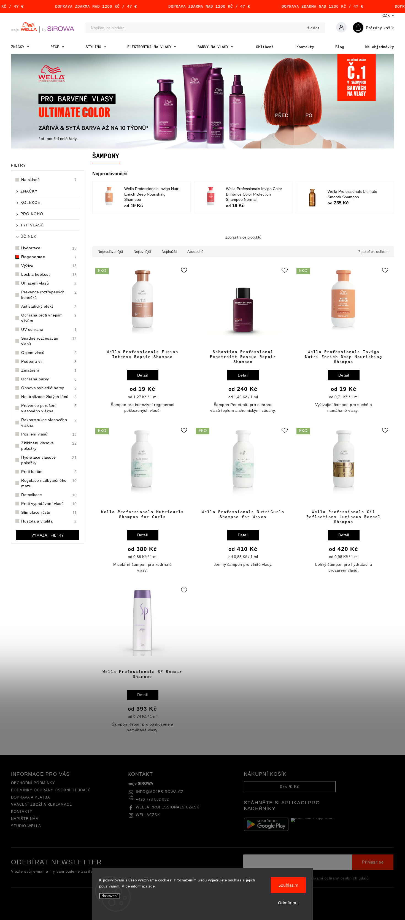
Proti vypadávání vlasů (49, 503)
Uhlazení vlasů (49, 283)
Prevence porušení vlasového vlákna (49, 408)
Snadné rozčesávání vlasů (49, 341)
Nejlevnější (142, 252)
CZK (386, 15)
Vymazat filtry (47, 535)
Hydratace (49, 248)
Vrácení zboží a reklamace (41, 805)
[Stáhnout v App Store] (313, 824)
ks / (289, 786)
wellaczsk (148, 815)
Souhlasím (288, 885)
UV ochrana (49, 329)
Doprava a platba (30, 797)
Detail (142, 375)
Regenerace (49, 257)
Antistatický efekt (49, 306)
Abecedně (195, 252)
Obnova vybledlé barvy (49, 388)
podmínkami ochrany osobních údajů (335, 878)
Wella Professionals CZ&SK (167, 807)
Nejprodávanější (110, 252)
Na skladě (49, 179)
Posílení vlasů (49, 434)
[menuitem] (20, 47)
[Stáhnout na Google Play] (266, 824)
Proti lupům (49, 471)
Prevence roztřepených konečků (49, 295)
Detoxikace (49, 495)
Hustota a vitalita (49, 521)
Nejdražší (169, 252)
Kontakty (22, 812)
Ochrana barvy (49, 379)
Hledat (312, 28)
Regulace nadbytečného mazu (49, 483)
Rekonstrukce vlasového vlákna (49, 422)
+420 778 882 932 (152, 800)
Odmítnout (288, 902)
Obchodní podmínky (33, 783)
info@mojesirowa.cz (159, 792)
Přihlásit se (373, 862)
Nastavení (109, 896)
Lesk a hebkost (49, 274)
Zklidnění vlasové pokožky (49, 446)
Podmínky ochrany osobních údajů (51, 790)
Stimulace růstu (49, 512)
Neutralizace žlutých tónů (49, 396)
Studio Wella (26, 826)
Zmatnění (49, 370)
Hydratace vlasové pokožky (49, 460)
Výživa (49, 265)
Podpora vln (49, 361)
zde (151, 886)
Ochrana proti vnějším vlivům (49, 318)
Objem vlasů (49, 352)
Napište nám (25, 819)
